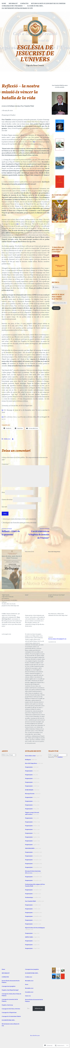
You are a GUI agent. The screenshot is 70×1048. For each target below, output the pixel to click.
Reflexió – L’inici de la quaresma (11, 532)
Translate (60, 757)
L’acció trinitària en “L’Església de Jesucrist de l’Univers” (38, 533)
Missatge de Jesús (29, 793)
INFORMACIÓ (13, 3)
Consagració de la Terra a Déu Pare (11, 1008)
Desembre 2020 (29, 992)
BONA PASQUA (29, 790)
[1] (34, 142)
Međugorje (28, 759)
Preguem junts (29, 767)
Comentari (5, 464)
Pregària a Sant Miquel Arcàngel (10, 990)
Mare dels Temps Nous (31, 763)
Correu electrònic (7, 500)
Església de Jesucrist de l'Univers (35, 54)
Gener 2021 (28, 996)
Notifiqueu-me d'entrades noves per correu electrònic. (20, 523)
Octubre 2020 (28, 977)
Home (4, 3)
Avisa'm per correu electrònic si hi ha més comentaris (19, 519)
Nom (3, 492)
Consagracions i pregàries (12, 6)
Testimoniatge (29, 897)
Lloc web (4, 507)
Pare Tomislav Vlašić (30, 901)
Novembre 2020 (29, 980)
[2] (18, 224)
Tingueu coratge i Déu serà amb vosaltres (32, 813)
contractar (56, 308)
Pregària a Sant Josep (7, 1005)
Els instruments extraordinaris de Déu (17, 8)
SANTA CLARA (29, 937)
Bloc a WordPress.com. (35, 1035)
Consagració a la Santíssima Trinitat (11, 1016)
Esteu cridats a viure (30, 755)
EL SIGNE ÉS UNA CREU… (35, 6)
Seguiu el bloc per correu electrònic (58, 297)
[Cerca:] (60, 287)
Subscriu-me (39, 1008)
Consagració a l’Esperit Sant (9, 1012)
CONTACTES (24, 3)
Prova (26, 984)
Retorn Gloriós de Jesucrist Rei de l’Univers (48, 3)
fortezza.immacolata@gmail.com (57, 639)
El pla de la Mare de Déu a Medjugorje (35, 927)
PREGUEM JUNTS (29, 848)
